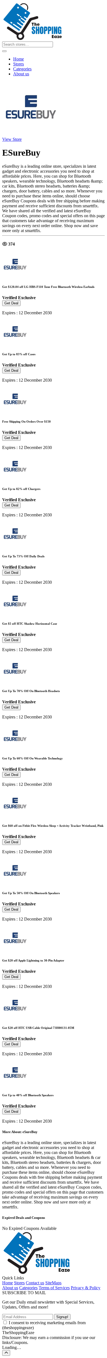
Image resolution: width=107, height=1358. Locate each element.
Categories (22, 69)
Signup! (62, 1317)
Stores (18, 64)
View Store (12, 139)
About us (21, 73)
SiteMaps (53, 1282)
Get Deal (11, 303)
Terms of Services (54, 1287)
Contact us (35, 1282)
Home (18, 59)
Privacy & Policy (85, 1287)
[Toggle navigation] (4, 51)
